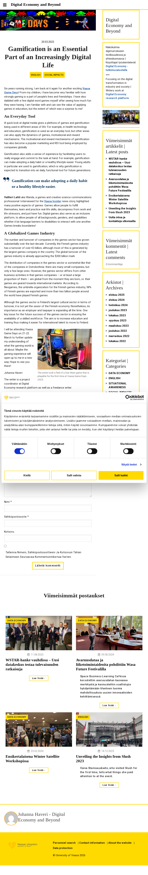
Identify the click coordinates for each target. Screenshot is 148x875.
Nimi (8, 501)
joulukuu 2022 (118, 330)
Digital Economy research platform (117, 96)
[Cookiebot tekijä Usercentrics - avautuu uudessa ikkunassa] (128, 397)
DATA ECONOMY (119, 373)
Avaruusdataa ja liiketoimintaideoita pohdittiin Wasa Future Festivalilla (121, 185)
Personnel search (64, 842)
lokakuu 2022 (117, 341)
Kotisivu (9, 531)
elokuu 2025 (117, 294)
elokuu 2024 (117, 299)
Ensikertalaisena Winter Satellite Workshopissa (119, 199)
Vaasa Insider (52, 201)
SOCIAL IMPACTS (54, 74)
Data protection (63, 848)
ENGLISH (35, 74)
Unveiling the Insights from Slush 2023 (122, 210)
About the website (120, 842)
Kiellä (27, 475)
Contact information (92, 842)
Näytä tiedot (129, 464)
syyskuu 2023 (117, 320)
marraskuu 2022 (119, 336)
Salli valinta (74, 475)
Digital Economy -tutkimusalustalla (117, 68)
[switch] (56, 451)
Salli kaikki (121, 475)
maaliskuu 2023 (119, 325)
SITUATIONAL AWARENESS (118, 385)
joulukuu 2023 (118, 310)
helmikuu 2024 (118, 305)
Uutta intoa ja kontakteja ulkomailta (122, 219)
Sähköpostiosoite (16, 516)
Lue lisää (38, 678)
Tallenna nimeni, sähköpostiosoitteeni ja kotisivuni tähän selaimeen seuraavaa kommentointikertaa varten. (44, 554)
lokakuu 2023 (117, 315)
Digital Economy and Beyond (35, 4)
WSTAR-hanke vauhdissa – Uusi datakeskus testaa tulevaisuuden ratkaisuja (120, 166)
